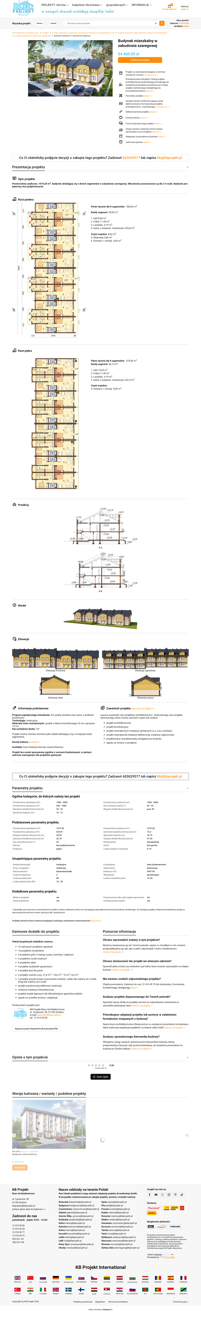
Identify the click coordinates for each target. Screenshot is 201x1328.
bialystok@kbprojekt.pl (80, 1202)
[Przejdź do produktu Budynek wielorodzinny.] (49, 1124)
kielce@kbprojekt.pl (75, 1230)
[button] (55, 5)
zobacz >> (148, 96)
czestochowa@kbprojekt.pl (86, 1209)
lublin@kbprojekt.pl (74, 1237)
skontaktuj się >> (151, 75)
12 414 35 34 (18, 1229)
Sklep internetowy (99, 1309)
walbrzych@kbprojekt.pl (124, 1237)
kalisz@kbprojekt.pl (75, 1223)
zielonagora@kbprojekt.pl (126, 1247)
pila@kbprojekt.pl (114, 1205)
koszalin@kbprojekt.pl (79, 1233)
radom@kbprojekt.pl (119, 1212)
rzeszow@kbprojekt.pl (122, 1216)
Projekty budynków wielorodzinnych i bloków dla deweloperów (142, 33)
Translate (170, 1257)
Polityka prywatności (82, 1302)
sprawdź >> (150, 91)
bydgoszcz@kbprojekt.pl (82, 1205)
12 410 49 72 (18, 1235)
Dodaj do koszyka (140, 60)
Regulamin (100, 1302)
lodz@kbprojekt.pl (73, 1240)
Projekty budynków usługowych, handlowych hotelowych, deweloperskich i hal (83, 33)
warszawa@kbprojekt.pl (123, 1240)
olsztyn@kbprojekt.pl (77, 1247)
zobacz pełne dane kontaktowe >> (28, 1209)
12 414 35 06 (18, 1225)
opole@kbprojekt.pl (117, 1202)
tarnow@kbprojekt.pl (119, 1230)
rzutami (53, 23)
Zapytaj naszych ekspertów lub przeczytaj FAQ (36, 1028)
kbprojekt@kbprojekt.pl (49, 1015)
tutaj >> (135, 987)
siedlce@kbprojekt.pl (119, 1219)
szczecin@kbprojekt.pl (122, 1226)
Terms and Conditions (118, 1302)
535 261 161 (18, 1239)
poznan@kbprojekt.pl (119, 1209)
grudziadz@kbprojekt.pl (80, 1219)
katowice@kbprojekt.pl (79, 1226)
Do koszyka (20, 1167)
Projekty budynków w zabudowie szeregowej (32, 36)
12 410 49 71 (18, 1232)
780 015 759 (18, 1242)
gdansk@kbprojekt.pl (77, 1212)
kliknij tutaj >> (96, 921)
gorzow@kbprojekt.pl (83, 1216)
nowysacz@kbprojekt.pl (82, 1244)
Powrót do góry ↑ (181, 1302)
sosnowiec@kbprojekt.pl (125, 1223)
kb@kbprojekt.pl (169, 158)
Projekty (45, 33)
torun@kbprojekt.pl (116, 1233)
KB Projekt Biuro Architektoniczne (25, 33)
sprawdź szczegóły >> (143, 708)
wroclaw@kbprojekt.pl (121, 1244)
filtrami (39, 23)
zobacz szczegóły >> (122, 969)
